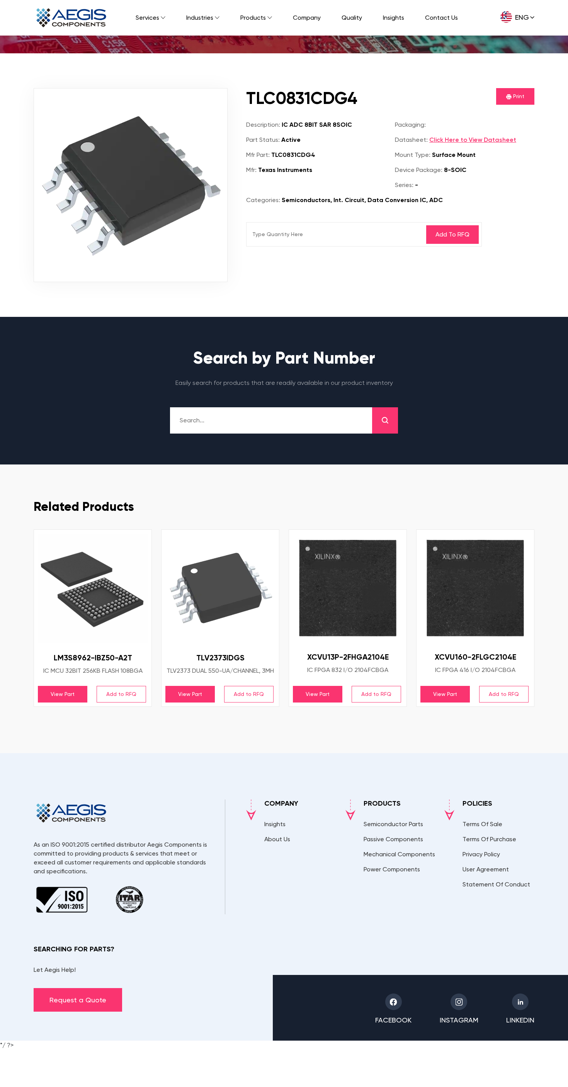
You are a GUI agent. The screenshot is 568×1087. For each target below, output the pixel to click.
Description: (263, 124)
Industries (199, 17)
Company (307, 17)
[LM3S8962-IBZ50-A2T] (93, 588)
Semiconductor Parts (393, 824)
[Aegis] (71, 17)
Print (518, 96)
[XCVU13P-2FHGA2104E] (348, 588)
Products (253, 17)
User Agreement (486, 869)
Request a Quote (77, 1000)
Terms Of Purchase (489, 839)
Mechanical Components (399, 854)
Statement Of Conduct (496, 884)
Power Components (392, 869)
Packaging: (410, 124)
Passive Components (393, 839)
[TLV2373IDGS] (220, 588)
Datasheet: (411, 139)
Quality (352, 17)
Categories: (263, 200)
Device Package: (418, 170)
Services (147, 17)
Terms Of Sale (482, 824)
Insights (393, 17)
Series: (404, 185)
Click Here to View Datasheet (472, 139)
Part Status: (263, 139)
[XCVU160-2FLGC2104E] (475, 588)
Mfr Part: (258, 154)
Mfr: (251, 170)
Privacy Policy (481, 854)
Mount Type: (412, 154)
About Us (277, 839)
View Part (63, 694)
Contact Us (441, 17)
